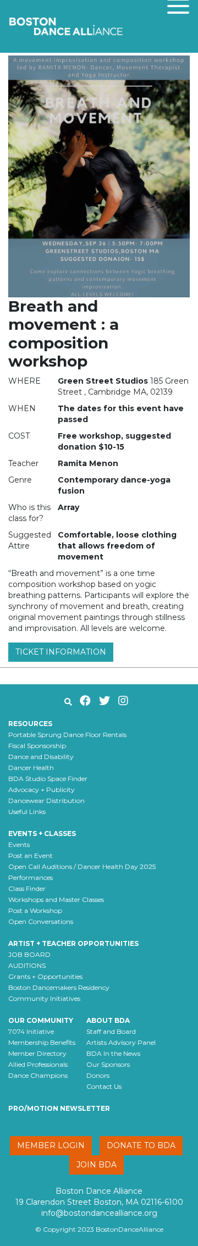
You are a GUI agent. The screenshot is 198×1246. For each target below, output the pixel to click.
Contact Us (104, 1086)
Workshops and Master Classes (56, 899)
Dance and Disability (41, 756)
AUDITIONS (27, 965)
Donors (97, 1075)
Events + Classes (42, 833)
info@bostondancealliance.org (99, 1213)
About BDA (108, 1020)
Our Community (40, 1020)
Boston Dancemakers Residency (58, 987)
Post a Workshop (35, 910)
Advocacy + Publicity (41, 789)
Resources (30, 723)
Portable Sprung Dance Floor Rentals (67, 734)
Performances (30, 877)
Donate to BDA (141, 1145)
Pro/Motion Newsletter (59, 1108)
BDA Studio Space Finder (47, 778)
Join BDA (96, 1165)
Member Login (51, 1145)
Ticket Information (60, 652)
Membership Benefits (41, 1042)
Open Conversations (40, 921)
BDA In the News (113, 1053)
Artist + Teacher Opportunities (73, 943)
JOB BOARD (29, 954)
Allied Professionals (38, 1064)
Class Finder (27, 888)
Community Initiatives (44, 998)
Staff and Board (111, 1031)
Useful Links (27, 811)
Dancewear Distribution (46, 800)
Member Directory (37, 1053)
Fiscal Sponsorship (37, 745)
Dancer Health (31, 767)
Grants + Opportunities (45, 976)
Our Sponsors (108, 1064)
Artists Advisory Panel (121, 1042)
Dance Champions (38, 1075)
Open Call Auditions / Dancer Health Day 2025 (82, 866)
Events (19, 844)
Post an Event (30, 855)
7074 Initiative (31, 1031)
